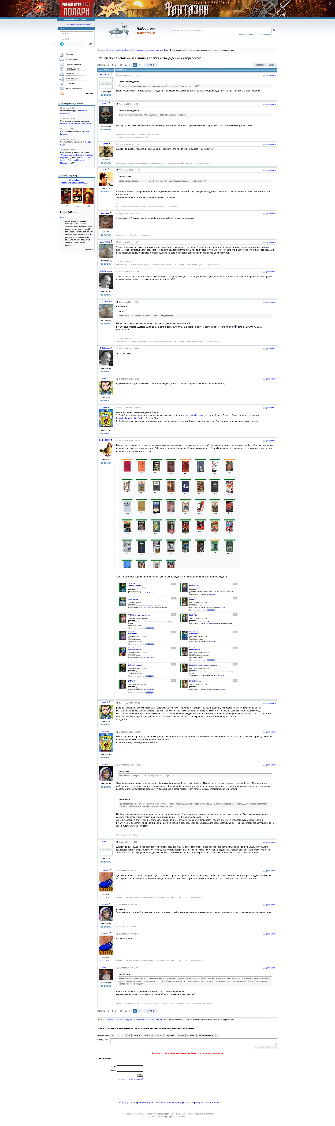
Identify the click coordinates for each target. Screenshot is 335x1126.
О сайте (120, 1102)
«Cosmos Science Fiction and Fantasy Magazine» (75, 160)
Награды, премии (73, 69)
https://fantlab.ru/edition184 (129, 418)
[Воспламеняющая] (66, 203)
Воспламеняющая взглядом (74, 183)
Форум (89, 93)
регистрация (69, 24)
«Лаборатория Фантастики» (173, 1117)
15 (121, 65)
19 (139, 65)
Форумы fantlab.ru (115, 50)
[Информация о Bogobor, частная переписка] (106, 229)
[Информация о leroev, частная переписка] (106, 856)
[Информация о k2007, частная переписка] (106, 123)
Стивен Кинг (74, 180)
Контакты (160, 1102)
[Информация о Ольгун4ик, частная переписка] (106, 258)
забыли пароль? (83, 24)
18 (135, 65)
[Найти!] (274, 30)
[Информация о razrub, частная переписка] (106, 781)
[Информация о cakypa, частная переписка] (106, 157)
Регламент (143, 1102)
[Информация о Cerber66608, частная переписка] (106, 457)
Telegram (199, 1102)
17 (130, 65)
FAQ (152, 1102)
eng (126, 1102)
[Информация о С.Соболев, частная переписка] (106, 289)
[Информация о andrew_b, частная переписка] (106, 89)
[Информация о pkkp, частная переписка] (106, 427)
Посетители (71, 83)
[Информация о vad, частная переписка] (106, 186)
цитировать (270, 75)
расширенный (265, 34)
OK (89, 44)
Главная (69, 54)
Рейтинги (70, 74)
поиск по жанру (246, 34)
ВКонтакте (188, 1102)
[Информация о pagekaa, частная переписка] (106, 891)
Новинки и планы (73, 64)
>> (76, 245)
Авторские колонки (74, 88)
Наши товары (212, 1102)
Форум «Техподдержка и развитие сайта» (143, 50)
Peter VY (64, 217)
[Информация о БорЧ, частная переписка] (106, 980)
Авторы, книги (72, 59)
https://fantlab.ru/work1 (196, 415)
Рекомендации (72, 79)
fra (130, 1102)
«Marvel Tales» (84, 123)
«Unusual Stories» (68, 123)
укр (134, 1102)
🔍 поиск (151, 65)
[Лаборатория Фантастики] (120, 31)
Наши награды (174, 1102)
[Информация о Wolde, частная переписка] (106, 394)
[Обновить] (91, 182)
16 (126, 65)
